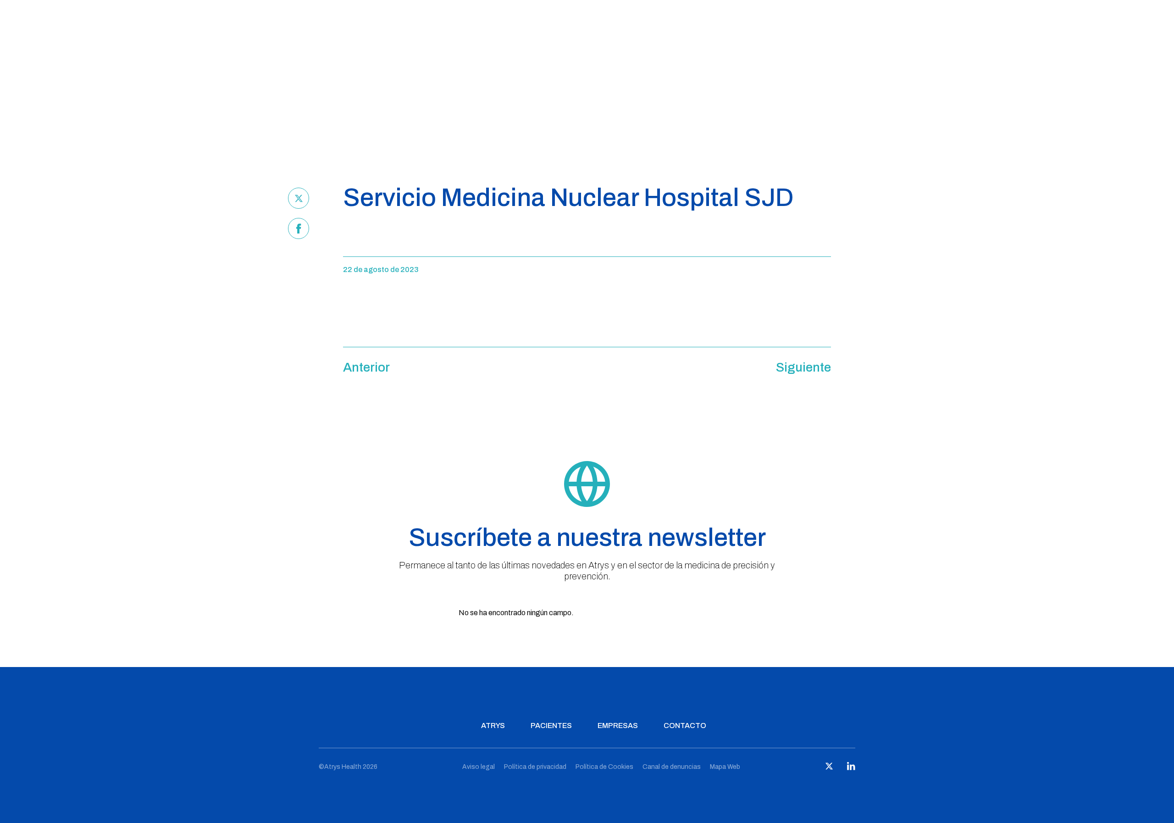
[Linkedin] (851, 768)
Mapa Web (725, 766)
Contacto (685, 725)
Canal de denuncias (671, 766)
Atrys (493, 725)
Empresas (618, 725)
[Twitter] (298, 198)
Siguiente (803, 367)
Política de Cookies (604, 766)
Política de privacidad (535, 766)
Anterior (366, 367)
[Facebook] (298, 228)
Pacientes (551, 725)
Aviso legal (478, 766)
